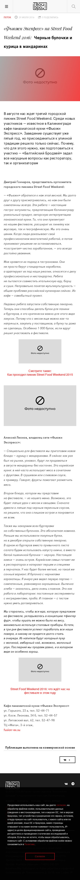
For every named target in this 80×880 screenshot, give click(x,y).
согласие (61, 805)
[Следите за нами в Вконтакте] (66, 783)
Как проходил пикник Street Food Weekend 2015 (40, 374)
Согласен (40, 856)
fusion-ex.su (12, 730)
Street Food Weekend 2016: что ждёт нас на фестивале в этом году (40, 691)
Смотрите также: (40, 371)
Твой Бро (40, 6)
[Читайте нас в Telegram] (72, 783)
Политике (29, 844)
